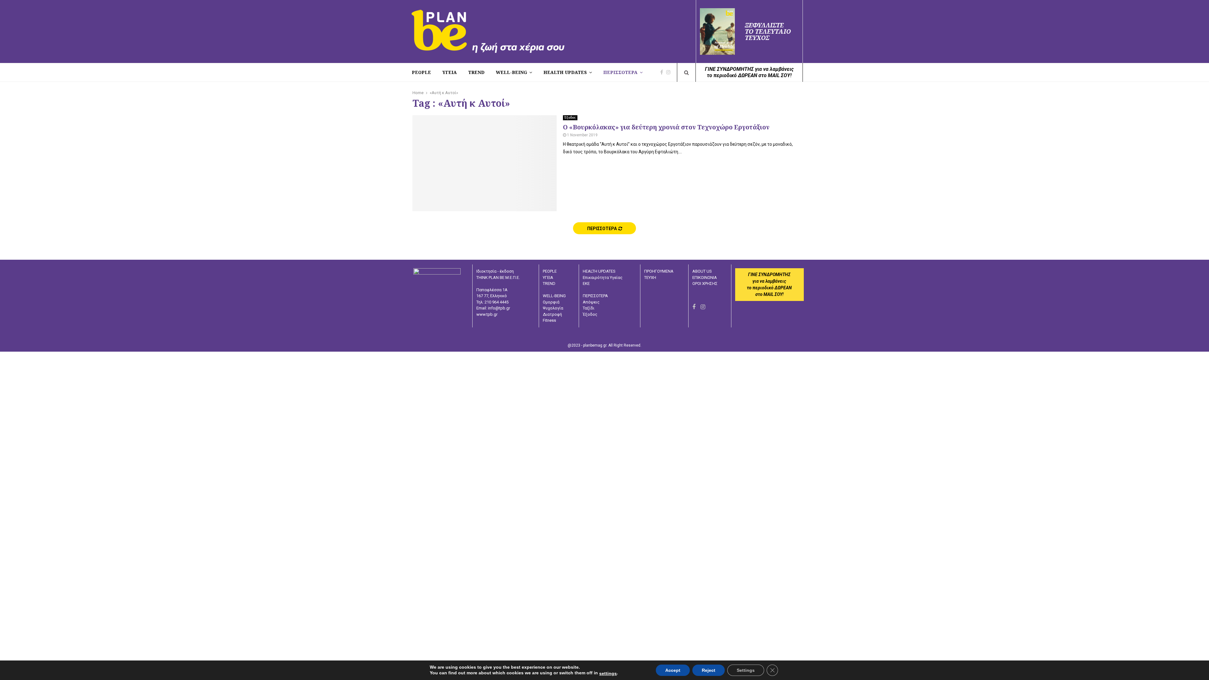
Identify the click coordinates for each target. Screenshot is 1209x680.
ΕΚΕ (586, 283)
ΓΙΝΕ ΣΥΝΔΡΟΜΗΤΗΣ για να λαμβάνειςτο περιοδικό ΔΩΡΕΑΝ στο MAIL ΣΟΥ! (749, 72)
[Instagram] (670, 72)
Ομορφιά (551, 302)
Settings (746, 670)
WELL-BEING (511, 72)
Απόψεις (591, 302)
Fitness (549, 320)
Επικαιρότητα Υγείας (602, 277)
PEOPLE (421, 72)
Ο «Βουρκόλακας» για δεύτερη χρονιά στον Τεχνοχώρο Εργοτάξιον (666, 127)
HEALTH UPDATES (565, 72)
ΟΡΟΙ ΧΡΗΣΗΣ (705, 283)
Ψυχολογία (553, 308)
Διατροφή (552, 314)
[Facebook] (663, 72)
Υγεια (449, 72)
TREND (476, 72)
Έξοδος (570, 117)
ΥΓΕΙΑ (548, 277)
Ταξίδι (588, 308)
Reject (708, 670)
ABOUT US (702, 271)
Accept (672, 670)
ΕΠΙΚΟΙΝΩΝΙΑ (704, 277)
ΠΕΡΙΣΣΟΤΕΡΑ (620, 72)
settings (608, 673)
